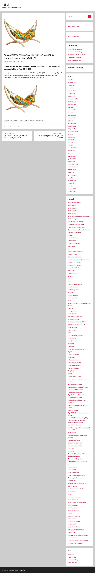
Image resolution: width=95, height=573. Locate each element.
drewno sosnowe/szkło (74, 262)
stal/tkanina (71, 491)
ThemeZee (22, 570)
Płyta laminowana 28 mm (75, 397)
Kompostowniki (72, 298)
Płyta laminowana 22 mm (75, 392)
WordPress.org (72, 562)
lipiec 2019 (71, 139)
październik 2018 (73, 164)
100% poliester (72, 213)
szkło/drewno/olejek (73, 510)
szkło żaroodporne (73, 505)
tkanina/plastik (72, 532)
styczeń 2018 (72, 189)
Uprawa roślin (72, 538)
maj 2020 (70, 112)
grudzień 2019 (72, 126)
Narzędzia (71, 346)
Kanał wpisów (72, 557)
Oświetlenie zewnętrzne (74, 362)
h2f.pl (5, 4)
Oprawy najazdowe (73, 354)
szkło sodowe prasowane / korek (77, 502)
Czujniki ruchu (72, 240)
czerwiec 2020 (72, 110)
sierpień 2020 (72, 104)
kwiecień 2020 (72, 115)
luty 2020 (70, 120)
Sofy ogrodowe (72, 480)
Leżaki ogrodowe (72, 313)
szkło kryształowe (73, 499)
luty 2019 (70, 153)
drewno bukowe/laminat (74, 257)
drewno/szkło (71, 270)
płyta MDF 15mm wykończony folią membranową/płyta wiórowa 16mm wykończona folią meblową (78, 420)
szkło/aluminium (72, 508)
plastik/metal (71, 382)
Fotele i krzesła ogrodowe (75, 284)
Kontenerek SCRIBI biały (75, 52)
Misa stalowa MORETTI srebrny (77, 54)
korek (69, 300)
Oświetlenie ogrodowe (74, 360)
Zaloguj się (71, 554)
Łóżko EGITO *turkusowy (75, 49)
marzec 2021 (71, 85)
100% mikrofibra (72, 210)
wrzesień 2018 (72, 167)
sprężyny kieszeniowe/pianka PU (77, 483)
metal (69, 332)
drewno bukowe (72, 254)
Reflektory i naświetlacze (75, 478)
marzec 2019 (71, 150)
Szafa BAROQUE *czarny (75, 60)
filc (69, 279)
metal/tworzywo (72, 341)
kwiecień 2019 (72, 148)
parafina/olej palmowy (74, 365)
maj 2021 (70, 80)
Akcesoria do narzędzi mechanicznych (79, 230)
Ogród (32, 126)
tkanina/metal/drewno (74, 527)
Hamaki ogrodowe (17, 126)
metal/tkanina (72, 338)
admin (21, 61)
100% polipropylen (73, 219)
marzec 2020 (71, 118)
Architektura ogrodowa (74, 232)
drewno (70, 249)
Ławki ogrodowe (72, 327)
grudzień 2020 (72, 93)
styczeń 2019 (72, 156)
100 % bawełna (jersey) (74, 202)
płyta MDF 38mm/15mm (74, 425)
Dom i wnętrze (9, 126)
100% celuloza (72, 208)
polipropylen (71, 448)
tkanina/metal (72, 524)
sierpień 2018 (72, 169)
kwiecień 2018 (72, 180)
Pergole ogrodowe (73, 371)
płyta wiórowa (72, 432)
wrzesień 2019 (72, 134)
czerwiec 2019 (72, 142)
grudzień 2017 (72, 191)
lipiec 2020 (71, 107)
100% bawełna (72, 205)
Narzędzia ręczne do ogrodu (76, 349)
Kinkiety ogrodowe (73, 295)
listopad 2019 (71, 129)
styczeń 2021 (72, 91)
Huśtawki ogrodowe (73, 289)
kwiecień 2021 (72, 82)
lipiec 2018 (71, 172)
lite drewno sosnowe (73, 319)
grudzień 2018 (72, 159)
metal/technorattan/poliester (76, 335)
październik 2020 (73, 99)
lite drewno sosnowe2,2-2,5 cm (76, 324)
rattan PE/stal (72, 470)
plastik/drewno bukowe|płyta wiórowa (78, 379)
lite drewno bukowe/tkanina (75, 316)
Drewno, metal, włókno (74, 265)
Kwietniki (70, 308)
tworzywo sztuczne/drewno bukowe (78, 535)
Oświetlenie (71, 357)
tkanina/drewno (72, 518)
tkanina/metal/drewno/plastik (76, 529)
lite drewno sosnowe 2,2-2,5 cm (77, 322)
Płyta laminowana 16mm (75, 384)
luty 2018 (70, 186)
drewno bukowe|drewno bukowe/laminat (79, 260)
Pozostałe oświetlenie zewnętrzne (77, 461)
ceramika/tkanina (73, 238)
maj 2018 (70, 178)
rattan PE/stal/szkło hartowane (76, 475)
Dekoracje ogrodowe (73, 243)
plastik (70, 373)
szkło (69, 494)
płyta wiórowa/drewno (74, 440)
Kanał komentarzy (73, 560)
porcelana (71, 451)
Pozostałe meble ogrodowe (75, 459)
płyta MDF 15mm (73, 410)
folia (69, 281)
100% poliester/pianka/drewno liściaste (79, 216)
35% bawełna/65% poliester (75, 221)
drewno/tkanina (72, 273)
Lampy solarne (72, 311)
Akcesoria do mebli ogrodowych (77, 227)
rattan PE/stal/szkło (73, 472)
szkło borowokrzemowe (74, 497)
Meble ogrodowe (27, 126)
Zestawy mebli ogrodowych (75, 543)
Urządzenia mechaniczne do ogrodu (78, 540)
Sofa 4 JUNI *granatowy (74, 57)
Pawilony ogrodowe (73, 368)
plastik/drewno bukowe (74, 376)
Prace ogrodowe (72, 467)
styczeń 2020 (72, 123)
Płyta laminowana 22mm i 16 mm (77, 395)
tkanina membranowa (74, 516)
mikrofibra (71, 343)
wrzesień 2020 (72, 101)
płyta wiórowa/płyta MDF (75, 446)
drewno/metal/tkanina (74, 268)
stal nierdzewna (72, 486)
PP (69, 464)
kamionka (70, 292)
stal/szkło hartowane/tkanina (76, 489)
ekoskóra (70, 276)
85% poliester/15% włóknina (76, 224)
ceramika (70, 235)
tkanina (70, 513)
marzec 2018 (71, 183)
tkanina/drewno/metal (74, 521)
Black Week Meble (73, 36)
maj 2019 (70, 145)
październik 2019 (73, 131)
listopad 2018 (71, 161)
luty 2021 (70, 88)
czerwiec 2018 (72, 175)
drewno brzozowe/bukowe (75, 251)
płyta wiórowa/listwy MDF (75, 443)
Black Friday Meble (73, 26)
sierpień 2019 (72, 137)
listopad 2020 (71, 96)
